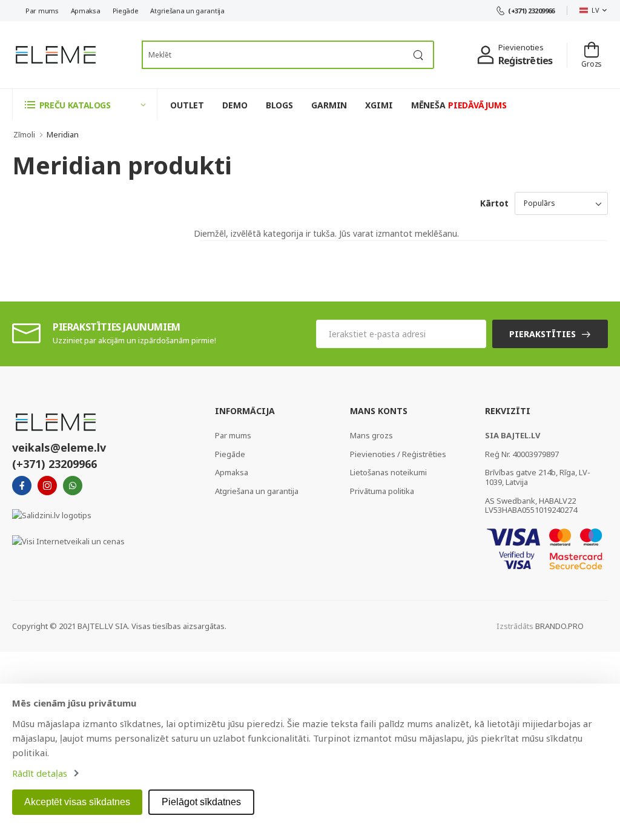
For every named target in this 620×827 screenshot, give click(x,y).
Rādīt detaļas (39, 773)
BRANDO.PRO (559, 626)
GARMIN (329, 105)
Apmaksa (86, 10)
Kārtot (494, 203)
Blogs (279, 105)
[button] (84, 104)
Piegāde (126, 10)
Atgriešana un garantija (187, 10)
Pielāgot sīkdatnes (201, 802)
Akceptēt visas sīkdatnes (77, 802)
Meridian (63, 134)
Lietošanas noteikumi (388, 472)
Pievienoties (521, 47)
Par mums (42, 10)
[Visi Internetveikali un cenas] (68, 540)
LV (595, 10)
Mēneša (459, 105)
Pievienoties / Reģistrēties (398, 454)
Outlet (187, 105)
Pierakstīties (542, 334)
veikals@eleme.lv (59, 447)
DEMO (235, 105)
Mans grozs (371, 435)
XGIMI (378, 105)
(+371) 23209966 (531, 10)
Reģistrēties (525, 60)
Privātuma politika (382, 491)
